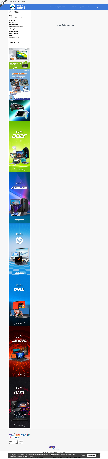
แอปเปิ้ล (11, 35)
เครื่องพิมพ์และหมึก (13, 24)
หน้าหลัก (49, 7)
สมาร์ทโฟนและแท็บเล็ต (14, 38)
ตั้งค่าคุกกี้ (83, 455)
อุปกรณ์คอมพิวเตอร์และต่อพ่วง (16, 27)
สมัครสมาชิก (22, 2)
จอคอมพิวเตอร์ (12, 22)
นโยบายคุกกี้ (30, 456)
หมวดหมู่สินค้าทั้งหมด (60, 7)
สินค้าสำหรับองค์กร (13, 33)
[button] (97, 6)
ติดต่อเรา (73, 7)
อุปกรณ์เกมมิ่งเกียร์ (13, 31)
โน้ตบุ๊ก (10, 16)
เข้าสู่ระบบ (13, 2)
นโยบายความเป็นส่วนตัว (19, 456)
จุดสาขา (82, 7)
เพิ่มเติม (89, 7)
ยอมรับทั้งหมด (91, 455)
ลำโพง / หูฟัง (12, 29)
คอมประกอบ (12, 20)
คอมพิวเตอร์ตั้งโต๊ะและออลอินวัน (16, 18)
